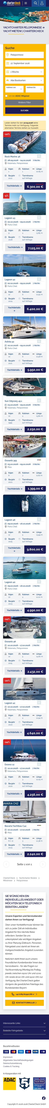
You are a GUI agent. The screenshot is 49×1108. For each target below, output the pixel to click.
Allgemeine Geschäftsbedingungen (18, 1060)
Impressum (8, 1057)
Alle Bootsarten (18, 80)
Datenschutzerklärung (12, 1063)
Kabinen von (11, 87)
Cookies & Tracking (11, 1066)
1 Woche (15, 72)
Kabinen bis (31, 87)
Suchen (24, 111)
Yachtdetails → (14, 186)
